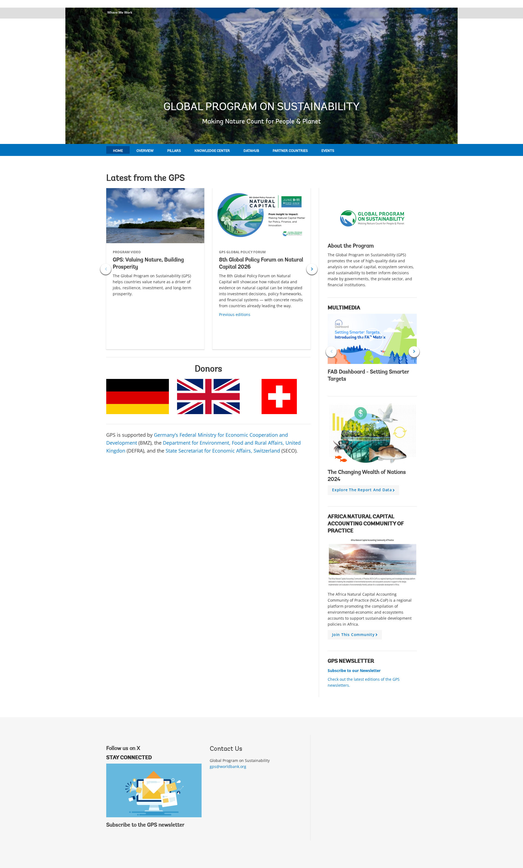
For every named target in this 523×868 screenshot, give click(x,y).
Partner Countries (290, 151)
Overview (145, 151)
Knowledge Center (212, 151)
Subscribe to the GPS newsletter (145, 825)
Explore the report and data (364, 491)
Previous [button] (105, 269)
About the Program (351, 246)
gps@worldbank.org (228, 766)
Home (118, 151)
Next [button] (311, 269)
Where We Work (119, 12)
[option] (155, 268)
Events (327, 151)
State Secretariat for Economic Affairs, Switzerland (223, 450)
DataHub (251, 151)
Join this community (355, 636)
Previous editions (234, 314)
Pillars (174, 151)
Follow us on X (123, 748)
